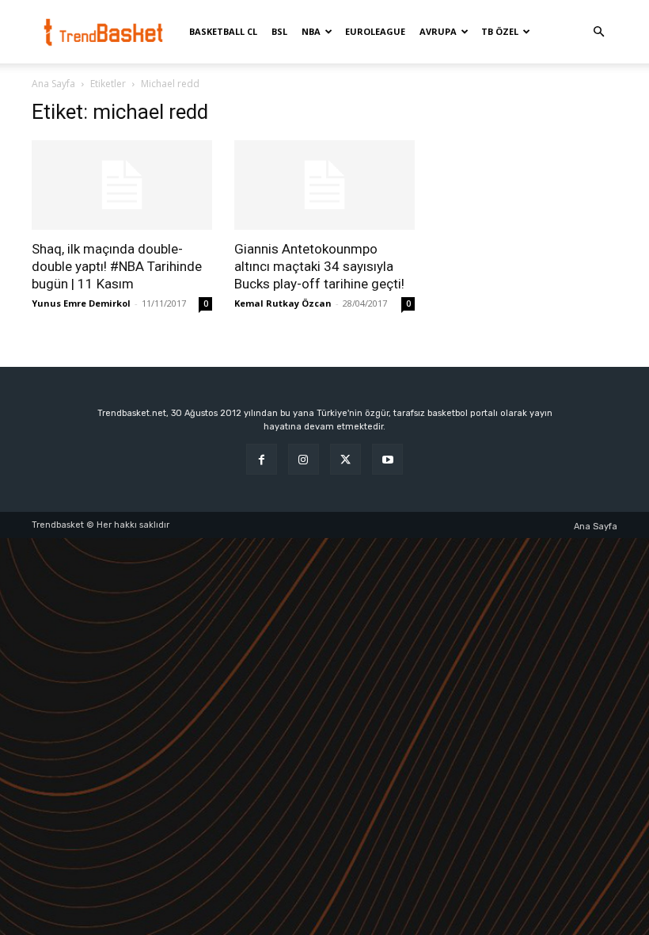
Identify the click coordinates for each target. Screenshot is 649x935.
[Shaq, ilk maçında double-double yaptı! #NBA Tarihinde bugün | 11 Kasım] (122, 185)
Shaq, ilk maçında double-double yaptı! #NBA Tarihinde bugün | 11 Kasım (117, 266)
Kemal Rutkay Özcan (283, 303)
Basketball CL (223, 31)
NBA (311, 31)
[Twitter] (345, 459)
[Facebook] (261, 459)
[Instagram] (303, 459)
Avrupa (438, 31)
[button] (598, 32)
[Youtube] (387, 459)
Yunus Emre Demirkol (81, 303)
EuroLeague (375, 31)
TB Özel (499, 31)
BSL (279, 31)
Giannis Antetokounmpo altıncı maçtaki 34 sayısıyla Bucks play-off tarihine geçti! (319, 266)
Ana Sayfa (53, 83)
